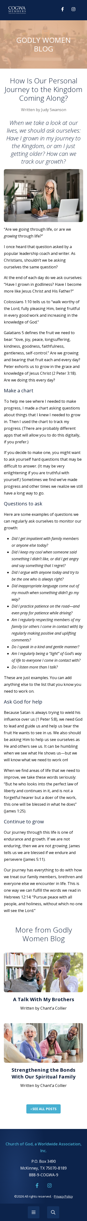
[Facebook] (62, 9)
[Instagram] (73, 9)
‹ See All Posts (43, 1108)
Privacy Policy (63, 1196)
